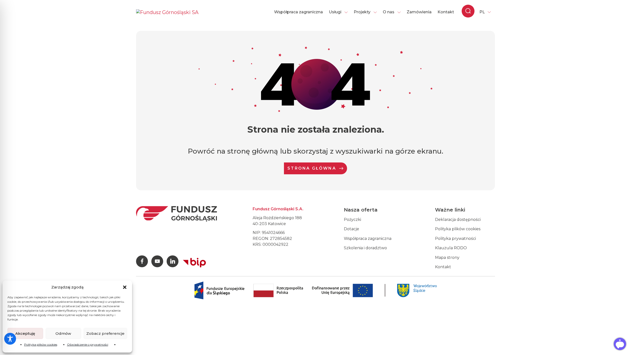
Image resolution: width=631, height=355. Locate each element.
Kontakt (446, 12)
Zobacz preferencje (105, 333)
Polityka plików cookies (40, 344)
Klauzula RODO (451, 248)
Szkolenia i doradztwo (365, 248)
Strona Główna (311, 168)
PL (482, 12)
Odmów (63, 333)
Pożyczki (352, 219)
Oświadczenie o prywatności (87, 344)
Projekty (362, 12)
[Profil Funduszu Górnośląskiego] (142, 261)
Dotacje (351, 229)
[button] (124, 287)
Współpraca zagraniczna (298, 12)
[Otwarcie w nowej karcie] (194, 261)
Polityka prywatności (455, 238)
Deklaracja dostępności (458, 219)
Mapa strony (447, 257)
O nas (388, 12)
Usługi (335, 12)
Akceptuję (25, 333)
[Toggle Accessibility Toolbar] (10, 338)
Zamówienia (419, 12)
